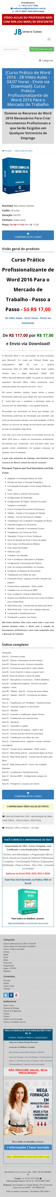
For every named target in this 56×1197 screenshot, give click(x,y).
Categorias (47, 60)
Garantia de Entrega (11, 1008)
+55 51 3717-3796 (29, 5)
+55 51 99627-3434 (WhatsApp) (29, 11)
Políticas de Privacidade (13, 1019)
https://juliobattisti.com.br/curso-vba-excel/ (28, 923)
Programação (8, 966)
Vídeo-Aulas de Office (23, 151)
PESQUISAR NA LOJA (42, 49)
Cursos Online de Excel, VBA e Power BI (19, 944)
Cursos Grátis (8, 986)
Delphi (5, 955)
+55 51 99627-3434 (42, 1181)
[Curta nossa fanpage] (11, 995)
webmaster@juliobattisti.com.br (29, 8)
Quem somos (8, 1005)
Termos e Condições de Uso (14, 1022)
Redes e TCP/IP (9, 968)
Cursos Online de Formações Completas (19, 946)
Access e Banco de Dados (13, 949)
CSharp (6, 952)
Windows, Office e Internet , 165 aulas (22, 827)
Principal (8, 151)
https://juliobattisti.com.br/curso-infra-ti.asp (28, 1156)
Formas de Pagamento (12, 1011)
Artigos (6, 983)
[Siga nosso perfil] (5, 995)
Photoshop (7, 963)
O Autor (6, 1016)
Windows (6, 971)
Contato (6, 1014)
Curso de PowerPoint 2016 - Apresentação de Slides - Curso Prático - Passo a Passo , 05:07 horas (27, 818)
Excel (5, 957)
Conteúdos (9, 976)
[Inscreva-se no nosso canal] (16, 995)
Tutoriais (6, 989)
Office (5, 960)
